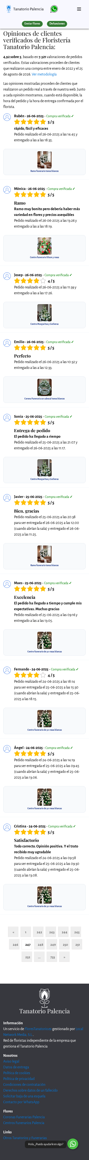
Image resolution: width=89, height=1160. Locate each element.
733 (52, 957)
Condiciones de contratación (24, 1085)
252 (27, 957)
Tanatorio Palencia (28, 9)
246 (15, 944)
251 (77, 944)
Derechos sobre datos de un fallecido (30, 1090)
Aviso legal (11, 1061)
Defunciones (57, 23)
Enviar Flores (32, 23)
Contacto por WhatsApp (21, 1102)
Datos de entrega (16, 1067)
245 (76, 932)
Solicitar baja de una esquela (24, 1096)
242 (39, 932)
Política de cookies (16, 1073)
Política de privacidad (19, 1079)
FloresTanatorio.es (38, 1029)
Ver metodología (44, 74)
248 (40, 944)
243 (51, 932)
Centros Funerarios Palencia (23, 1123)
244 (64, 932)
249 (53, 944)
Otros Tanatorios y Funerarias (25, 1138)
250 (65, 944)
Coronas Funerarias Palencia (24, 1117)
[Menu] (79, 7)
